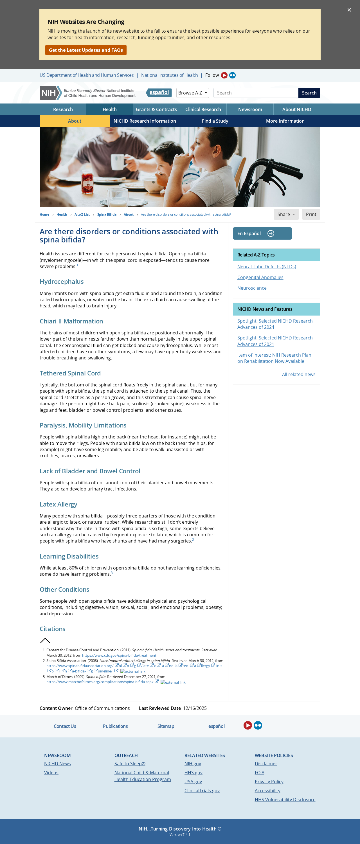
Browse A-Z (190, 93)
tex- (186, 665)
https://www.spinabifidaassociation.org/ (80, 665)
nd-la (173, 665)
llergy (205, 665)
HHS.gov (193, 772)
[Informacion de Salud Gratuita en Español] (159, 92)
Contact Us (65, 726)
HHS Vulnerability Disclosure (285, 799)
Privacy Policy (269, 781)
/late (145, 665)
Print (311, 214)
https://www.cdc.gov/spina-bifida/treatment (119, 655)
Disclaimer (266, 763)
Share (284, 214)
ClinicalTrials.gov (202, 790)
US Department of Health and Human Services (87, 75)
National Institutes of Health (169, 75)
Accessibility (267, 790)
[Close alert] (349, 9)
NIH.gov (192, 763)
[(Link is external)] (132, 671)
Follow (212, 75)
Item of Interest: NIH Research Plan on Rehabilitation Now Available (274, 358)
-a (162, 665)
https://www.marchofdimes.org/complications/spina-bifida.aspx (100, 681)
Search (309, 93)
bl (120, 665)
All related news (299, 374)
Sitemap (166, 726)
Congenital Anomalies (260, 277)
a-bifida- (79, 671)
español (216, 726)
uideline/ (105, 671)
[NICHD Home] (88, 93)
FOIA (259, 772)
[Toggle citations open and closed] (45, 640)
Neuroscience (252, 288)
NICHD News (57, 763)
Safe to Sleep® (129, 763)
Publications (115, 726)
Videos (51, 772)
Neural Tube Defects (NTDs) (266, 267)
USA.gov (193, 781)
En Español (249, 233)
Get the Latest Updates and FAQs (86, 50)
